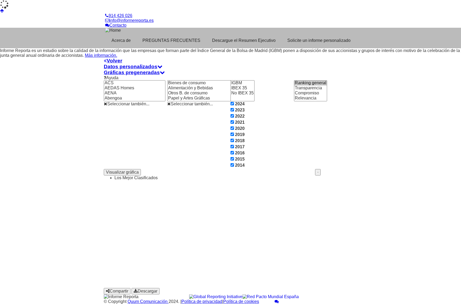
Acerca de (121, 40)
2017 (239, 147)
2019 (239, 134)
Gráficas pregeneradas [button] (132, 72)
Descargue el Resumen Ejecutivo (244, 40)
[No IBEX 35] (242, 93)
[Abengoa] (134, 98)
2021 (239, 122)
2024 (239, 104)
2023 (239, 110)
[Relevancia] (310, 98)
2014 (239, 165)
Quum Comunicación (148, 301)
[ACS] (134, 83)
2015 (239, 159)
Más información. (101, 55)
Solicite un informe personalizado (319, 40)
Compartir (119, 291)
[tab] (230, 61)
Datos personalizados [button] (130, 66)
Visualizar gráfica (122, 172)
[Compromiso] (310, 93)
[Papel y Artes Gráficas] (204, 98)
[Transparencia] (310, 88)
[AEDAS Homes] (134, 88)
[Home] (139, 30)
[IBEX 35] (242, 88)
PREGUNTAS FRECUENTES (171, 40)
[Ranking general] (310, 83)
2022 (239, 116)
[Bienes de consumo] (204, 83)
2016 (239, 153)
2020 (239, 128)
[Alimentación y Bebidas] (204, 88)
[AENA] (134, 93)
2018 (239, 140)
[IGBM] (242, 83)
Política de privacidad (201, 301)
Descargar (147, 291)
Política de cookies (241, 301)
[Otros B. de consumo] (204, 93)
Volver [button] (114, 60)
